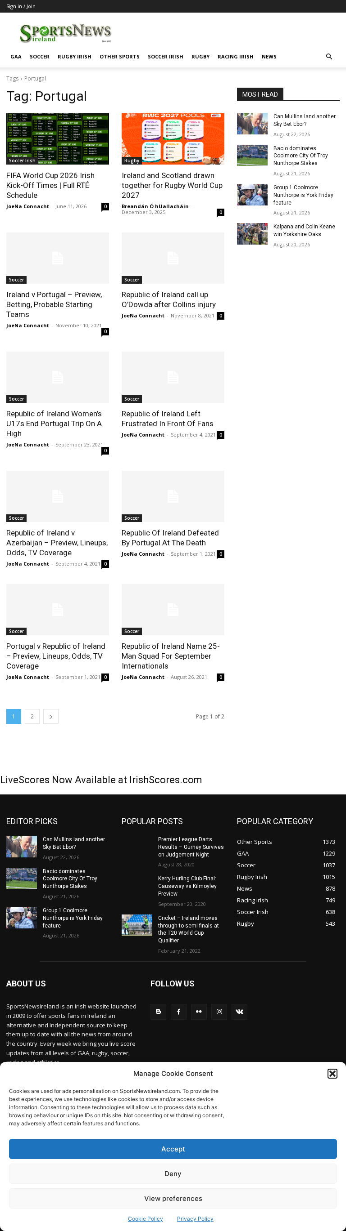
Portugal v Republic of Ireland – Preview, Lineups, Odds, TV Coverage (55, 656)
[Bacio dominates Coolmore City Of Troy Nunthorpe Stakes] (252, 155)
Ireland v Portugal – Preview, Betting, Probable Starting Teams (54, 304)
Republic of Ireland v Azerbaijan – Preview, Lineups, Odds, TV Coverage (57, 542)
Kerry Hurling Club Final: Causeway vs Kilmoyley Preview (187, 886)
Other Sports (120, 56)
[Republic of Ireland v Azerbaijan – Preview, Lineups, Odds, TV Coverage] (57, 496)
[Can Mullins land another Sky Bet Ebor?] (252, 123)
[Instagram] (219, 1012)
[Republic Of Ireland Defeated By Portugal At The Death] (173, 496)
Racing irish (236, 56)
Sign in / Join (21, 6)
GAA (16, 56)
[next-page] (51, 716)
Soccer (40, 56)
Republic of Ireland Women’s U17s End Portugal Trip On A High (54, 423)
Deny (173, 1173)
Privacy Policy (195, 1218)
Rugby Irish (74, 56)
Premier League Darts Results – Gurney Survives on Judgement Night (191, 847)
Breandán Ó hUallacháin (155, 206)
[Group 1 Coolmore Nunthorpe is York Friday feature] (252, 194)
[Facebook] (179, 1012)
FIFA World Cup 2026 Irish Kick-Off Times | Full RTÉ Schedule (50, 185)
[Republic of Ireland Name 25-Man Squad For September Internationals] (173, 609)
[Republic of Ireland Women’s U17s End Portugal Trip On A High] (57, 377)
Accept (173, 1149)
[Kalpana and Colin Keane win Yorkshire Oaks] (252, 234)
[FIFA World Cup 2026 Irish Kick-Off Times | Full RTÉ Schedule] (57, 139)
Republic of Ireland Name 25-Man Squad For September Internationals (171, 656)
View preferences (173, 1198)
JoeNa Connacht (27, 206)
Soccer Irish (165, 56)
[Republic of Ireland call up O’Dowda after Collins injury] (173, 258)
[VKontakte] (239, 1012)
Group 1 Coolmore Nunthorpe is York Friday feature (303, 195)
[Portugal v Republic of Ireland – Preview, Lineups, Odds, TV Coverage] (57, 609)
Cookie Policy (145, 1218)
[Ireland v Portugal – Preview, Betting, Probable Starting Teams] (57, 258)
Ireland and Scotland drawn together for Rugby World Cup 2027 (172, 185)
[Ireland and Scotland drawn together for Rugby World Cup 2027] (173, 139)
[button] (332, 1073)
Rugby (200, 56)
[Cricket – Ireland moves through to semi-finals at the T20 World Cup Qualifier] (137, 925)
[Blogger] (158, 1012)
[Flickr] (199, 1012)
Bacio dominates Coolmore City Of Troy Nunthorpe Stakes (300, 156)
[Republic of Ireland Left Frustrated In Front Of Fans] (173, 377)
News (269, 56)
